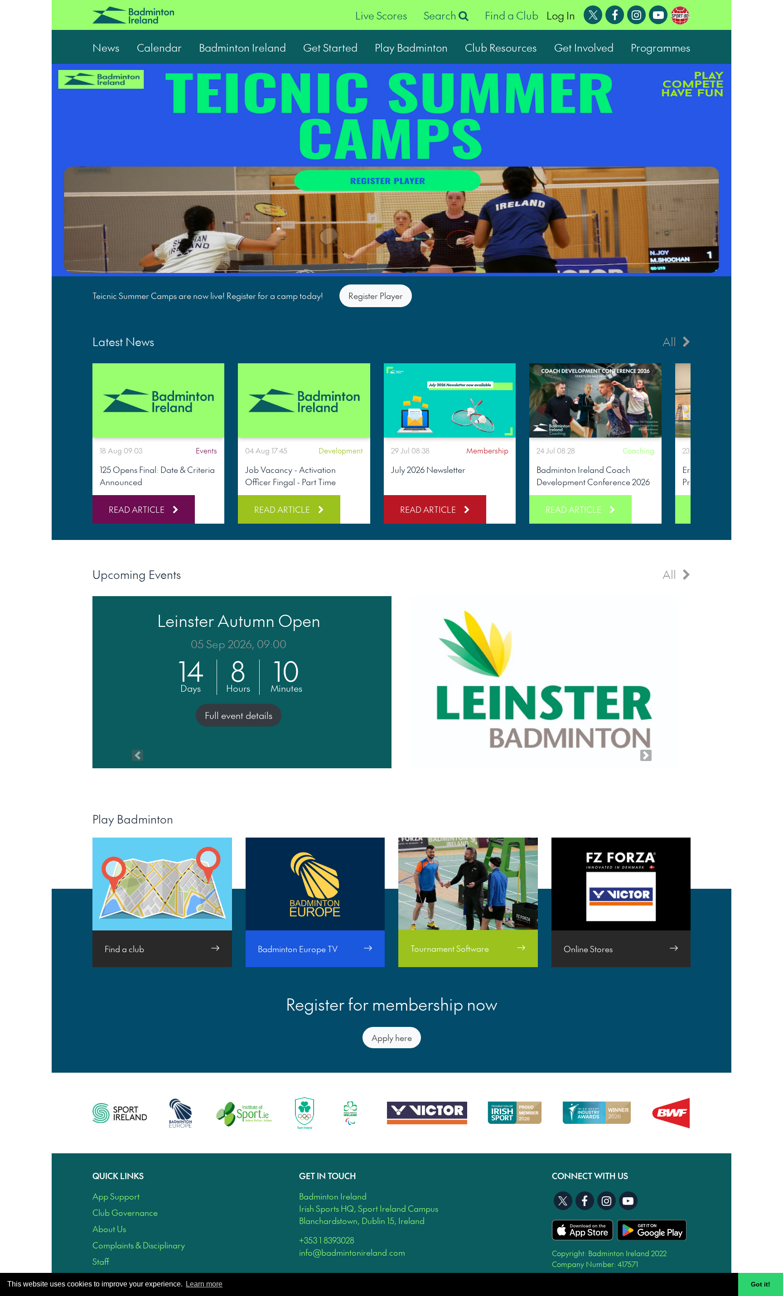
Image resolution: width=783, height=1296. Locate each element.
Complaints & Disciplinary (138, 1245)
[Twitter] (593, 13)
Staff (100, 1261)
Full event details (238, 715)
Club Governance (125, 1212)
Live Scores (381, 15)
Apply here (392, 1037)
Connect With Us (590, 1175)
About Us (109, 1228)
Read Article (136, 509)
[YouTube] (658, 13)
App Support (116, 1196)
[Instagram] (637, 13)
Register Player (375, 295)
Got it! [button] (760, 1284)
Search (441, 15)
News (106, 47)
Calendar (159, 47)
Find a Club (511, 15)
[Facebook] (615, 13)
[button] (137, 682)
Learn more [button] (204, 1284)
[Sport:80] (680, 13)
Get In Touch (327, 1175)
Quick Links (118, 1175)
